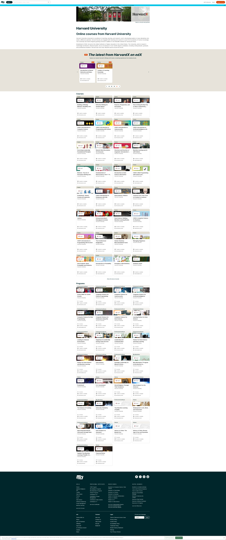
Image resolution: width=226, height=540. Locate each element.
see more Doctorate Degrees (114, 507)
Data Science (79, 499)
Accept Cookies (179, 537)
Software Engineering (81, 501)
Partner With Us (80, 517)
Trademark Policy (114, 525)
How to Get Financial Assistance (139, 489)
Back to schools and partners (142, 22)
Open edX (78, 525)
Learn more (131, 5)
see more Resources (137, 505)
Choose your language (140, 514)
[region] (113, 538)
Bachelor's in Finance (113, 492)
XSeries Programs (94, 492)
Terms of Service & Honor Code (118, 517)
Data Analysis (79, 494)
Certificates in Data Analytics (96, 499)
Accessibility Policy (115, 523)
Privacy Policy (113, 519)
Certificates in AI (93, 494)
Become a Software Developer (139, 501)
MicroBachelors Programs (96, 490)
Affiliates (78, 523)
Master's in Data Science (113, 501)
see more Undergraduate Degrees (116, 504)
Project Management (81, 503)
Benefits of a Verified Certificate (139, 487)
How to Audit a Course (137, 490)
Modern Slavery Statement (116, 527)
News (77, 531)
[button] (48, 2)
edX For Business (207, 2)
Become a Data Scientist (137, 499)
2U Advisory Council (81, 527)
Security (97, 523)
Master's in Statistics (112, 497)
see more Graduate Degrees (114, 505)
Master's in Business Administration (116, 496)
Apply (147, 517)
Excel (77, 497)
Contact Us (98, 519)
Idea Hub (97, 517)
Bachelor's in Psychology (114, 490)
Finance (78, 496)
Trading (78, 492)
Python (78, 487)
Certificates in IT (93, 501)
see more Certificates (94, 504)
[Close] (224, 538)
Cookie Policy (113, 521)
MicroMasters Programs (95, 489)
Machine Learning (80, 505)
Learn (8, 2)
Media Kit (97, 525)
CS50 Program (93, 487)
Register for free (220, 2)
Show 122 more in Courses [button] (113, 278)
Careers (78, 529)
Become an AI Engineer (137, 503)
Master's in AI (111, 499)
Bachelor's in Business (113, 494)
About (77, 519)
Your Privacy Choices (115, 531)
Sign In (213, 2)
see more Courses (80, 508)
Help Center (98, 521)
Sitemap (112, 529)
